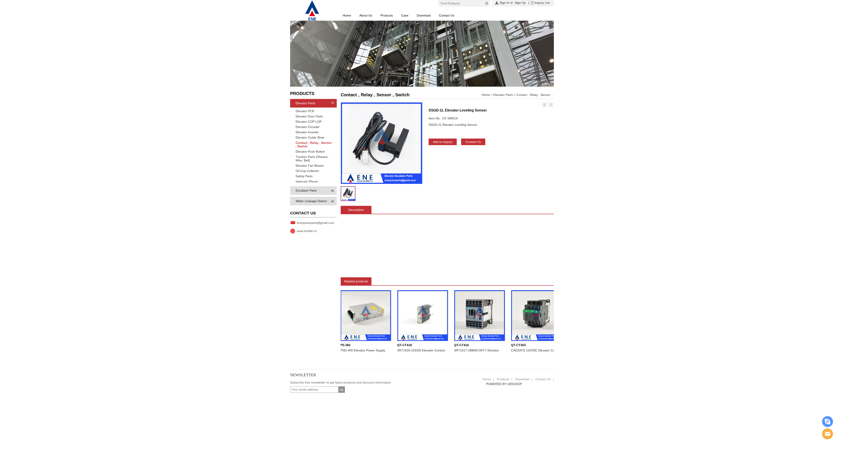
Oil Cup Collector (307, 171)
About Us (365, 15)
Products (386, 15)
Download (424, 15)
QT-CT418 (393, 345)
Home (347, 15)
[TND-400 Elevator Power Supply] (354, 315)
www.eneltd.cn (307, 231)
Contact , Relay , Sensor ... (535, 95)
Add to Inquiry (442, 142)
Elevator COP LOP (309, 121)
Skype (827, 421)
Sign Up (520, 2)
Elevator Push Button (310, 151)
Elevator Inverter (307, 132)
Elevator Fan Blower (310, 165)
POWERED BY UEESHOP (504, 384)
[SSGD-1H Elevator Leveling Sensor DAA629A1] (544, 104)
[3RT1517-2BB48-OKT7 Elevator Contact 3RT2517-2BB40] (468, 315)
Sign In (504, 2)
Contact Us (446, 15)
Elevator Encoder (308, 127)
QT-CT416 (449, 345)
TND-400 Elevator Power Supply (351, 350)
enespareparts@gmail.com (315, 223)
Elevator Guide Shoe (310, 137)
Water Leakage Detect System (317, 201)
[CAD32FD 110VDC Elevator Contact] (525, 315)
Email (827, 433)
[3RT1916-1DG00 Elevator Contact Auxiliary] (411, 315)
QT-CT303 (506, 345)
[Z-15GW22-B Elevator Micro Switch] (551, 104)
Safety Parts (304, 176)
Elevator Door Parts (309, 116)
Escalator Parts (306, 190)
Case (404, 15)
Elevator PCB (305, 111)
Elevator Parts (305, 103)
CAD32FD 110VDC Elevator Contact (524, 350)
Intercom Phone (307, 181)
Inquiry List (542, 2)
